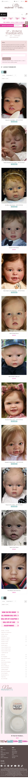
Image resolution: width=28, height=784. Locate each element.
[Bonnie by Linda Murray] (14, 228)
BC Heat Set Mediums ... (13, 736)
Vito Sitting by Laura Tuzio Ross (14, 590)
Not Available (14, 121)
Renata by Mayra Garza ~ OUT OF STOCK (14, 419)
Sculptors (2, 756)
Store (11, 35)
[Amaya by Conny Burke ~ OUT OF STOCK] (14, 100)
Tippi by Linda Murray (14, 547)
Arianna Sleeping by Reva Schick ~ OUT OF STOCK (14, 162)
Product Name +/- (10, 75)
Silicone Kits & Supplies (5, 671)
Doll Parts (3, 654)
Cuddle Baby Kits (4, 652)
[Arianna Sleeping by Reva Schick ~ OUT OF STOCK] (14, 143)
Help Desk (14, 749)
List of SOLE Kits (4, 678)
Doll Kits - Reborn (4, 634)
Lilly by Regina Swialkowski (14, 376)
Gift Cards (3, 660)
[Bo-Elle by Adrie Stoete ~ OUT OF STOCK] (14, 185)
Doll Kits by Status (4, 641)
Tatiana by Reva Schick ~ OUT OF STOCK (14, 504)
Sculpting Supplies (4, 669)
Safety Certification (4, 757)
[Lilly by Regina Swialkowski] (14, 357)
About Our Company (5, 752)
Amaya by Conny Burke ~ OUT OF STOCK (14, 120)
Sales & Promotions (5, 667)
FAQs (13, 754)
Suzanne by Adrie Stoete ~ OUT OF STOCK (14, 462)
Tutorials (13, 757)
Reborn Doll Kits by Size (14, 37)
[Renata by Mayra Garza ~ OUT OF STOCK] (14, 400)
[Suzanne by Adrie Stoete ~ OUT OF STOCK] (14, 442)
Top (26, 24)
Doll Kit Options (17, 35)
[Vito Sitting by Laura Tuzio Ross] (14, 571)
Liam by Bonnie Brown (14, 333)
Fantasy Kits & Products (5, 658)
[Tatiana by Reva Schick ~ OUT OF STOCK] (14, 485)
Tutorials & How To (5, 675)
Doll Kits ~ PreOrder (5, 630)
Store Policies (14, 751)
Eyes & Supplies (4, 656)
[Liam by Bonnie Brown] (14, 313)
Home (6, 35)
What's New (3, 676)
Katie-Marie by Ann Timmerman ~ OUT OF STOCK (14, 290)
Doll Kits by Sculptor (5, 639)
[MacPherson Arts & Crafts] (14, 7)
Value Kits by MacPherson (6, 632)
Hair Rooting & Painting (5, 662)
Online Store (3, 749)
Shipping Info (14, 752)
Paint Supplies (3, 664)
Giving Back (3, 763)
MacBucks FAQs (15, 756)
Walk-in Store (3, 754)
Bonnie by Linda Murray (14, 247)
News (2, 751)
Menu (4, 14)
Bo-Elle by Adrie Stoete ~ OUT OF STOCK (14, 205)
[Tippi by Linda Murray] (14, 527)
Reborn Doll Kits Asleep (6, 649)
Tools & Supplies (4, 673)
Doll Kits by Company (5, 638)
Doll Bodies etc (4, 636)
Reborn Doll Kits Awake (6, 650)
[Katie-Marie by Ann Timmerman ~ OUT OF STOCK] (14, 271)
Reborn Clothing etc (5, 665)
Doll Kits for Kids (4, 643)
